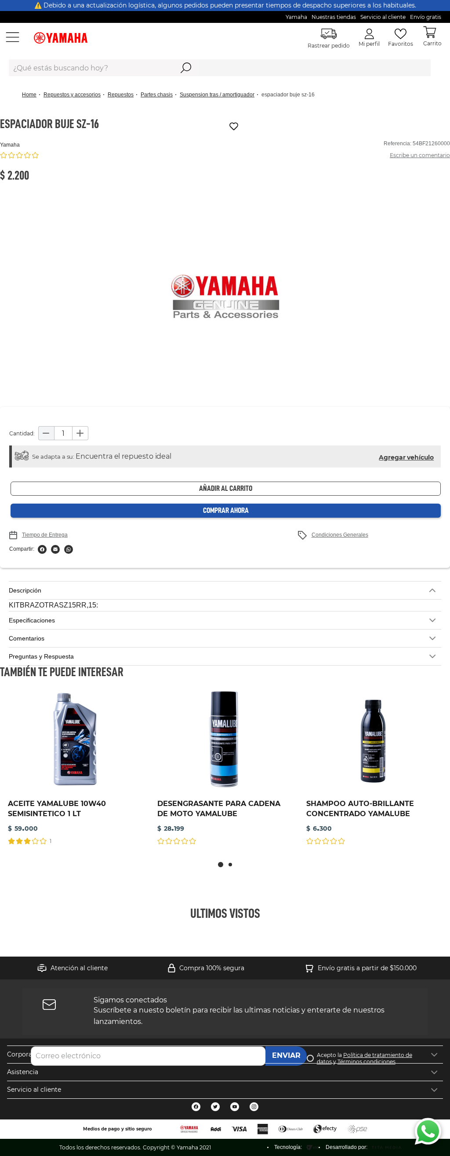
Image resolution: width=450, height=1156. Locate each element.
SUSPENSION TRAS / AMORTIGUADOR (217, 95)
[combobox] (220, 67)
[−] (46, 433)
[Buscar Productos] (186, 68)
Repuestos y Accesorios (72, 95)
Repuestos (121, 95)
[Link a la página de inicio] (32, 95)
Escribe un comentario (420, 155)
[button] (225, 297)
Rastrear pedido (329, 45)
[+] (80, 433)
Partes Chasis (157, 95)
